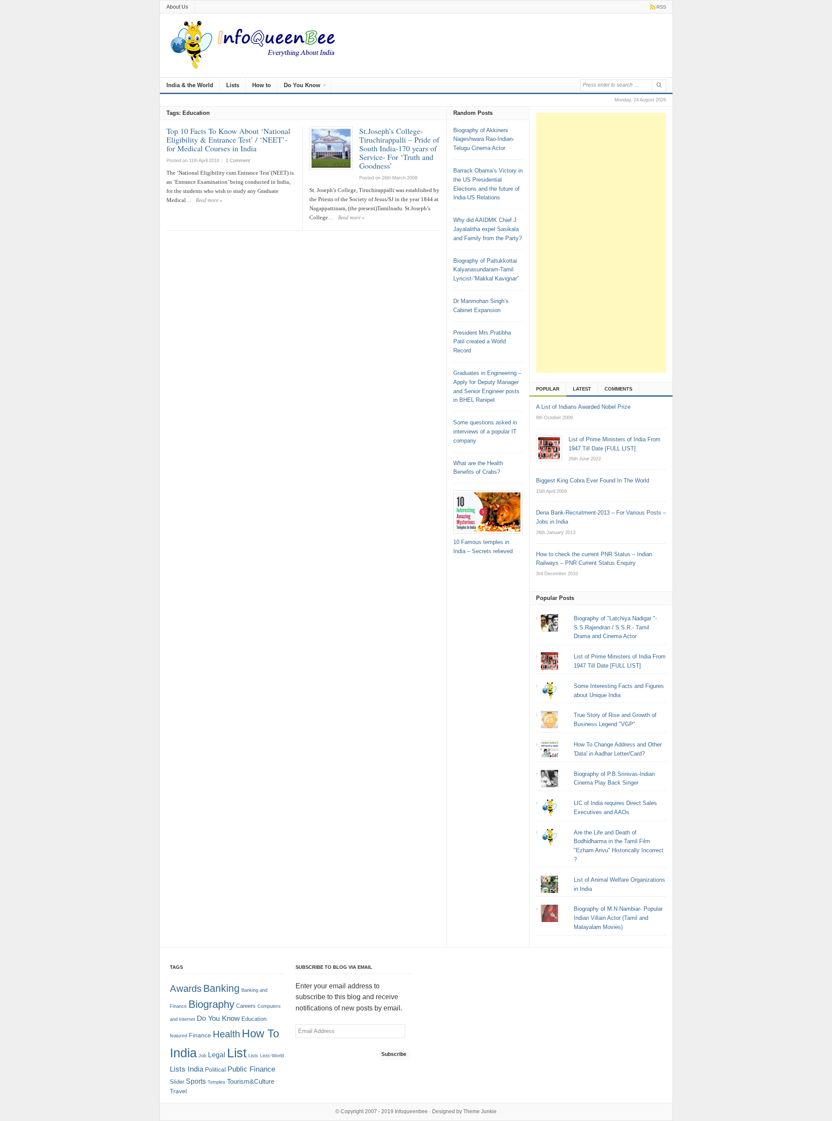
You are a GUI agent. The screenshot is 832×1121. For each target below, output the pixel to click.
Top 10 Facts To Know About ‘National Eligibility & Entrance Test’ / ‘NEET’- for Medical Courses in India (228, 139)
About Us (177, 7)
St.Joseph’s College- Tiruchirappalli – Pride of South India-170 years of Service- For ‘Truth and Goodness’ (399, 148)
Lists (232, 85)
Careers (246, 1006)
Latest (582, 388)
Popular (547, 388)
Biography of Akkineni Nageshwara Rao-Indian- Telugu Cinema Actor (483, 139)
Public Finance (251, 1069)
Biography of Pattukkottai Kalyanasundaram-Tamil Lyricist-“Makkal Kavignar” (486, 269)
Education (253, 1019)
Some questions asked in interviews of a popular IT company (485, 431)
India (183, 1053)
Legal (216, 1055)
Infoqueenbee (411, 1111)
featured (178, 1035)
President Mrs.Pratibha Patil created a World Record (482, 341)
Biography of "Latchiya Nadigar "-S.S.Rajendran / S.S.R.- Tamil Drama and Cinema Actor (615, 627)
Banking (221, 988)
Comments (618, 388)
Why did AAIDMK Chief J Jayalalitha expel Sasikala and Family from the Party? (487, 229)
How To (260, 1033)
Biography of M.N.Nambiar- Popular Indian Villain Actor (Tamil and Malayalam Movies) (618, 918)
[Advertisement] (601, 243)
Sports (196, 1081)
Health (226, 1034)
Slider (177, 1082)
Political (215, 1069)
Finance (200, 1035)
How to (261, 85)
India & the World (189, 85)
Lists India (186, 1069)
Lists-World (272, 1055)
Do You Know (302, 85)
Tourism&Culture (250, 1081)
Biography (211, 1004)
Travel (178, 1091)
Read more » (209, 200)
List (237, 1053)
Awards (186, 988)
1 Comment (238, 160)
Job (202, 1055)
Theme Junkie (480, 1111)
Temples (216, 1082)
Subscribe (393, 1054)
